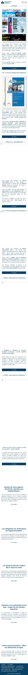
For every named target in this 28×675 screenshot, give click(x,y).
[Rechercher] (25, 2)
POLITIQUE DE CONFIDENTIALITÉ (9, 671)
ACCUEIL (3, 664)
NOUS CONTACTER (5, 669)
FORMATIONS (20, 666)
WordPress (18, 673)
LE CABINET (10, 664)
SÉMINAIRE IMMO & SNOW (7, 667)
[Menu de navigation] (22, 2)
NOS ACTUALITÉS (20, 667)
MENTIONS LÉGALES (17, 669)
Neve (8, 673)
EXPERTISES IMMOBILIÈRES (8, 666)
